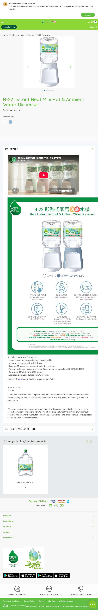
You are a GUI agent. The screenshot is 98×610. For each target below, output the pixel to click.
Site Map (51, 601)
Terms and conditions (23, 428)
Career (41, 601)
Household (8, 27)
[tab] (49, 149)
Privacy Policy (29, 601)
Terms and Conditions (11, 601)
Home (5, 35)
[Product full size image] (49, 62)
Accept (87, 15)
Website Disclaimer (66, 601)
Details (14, 149)
